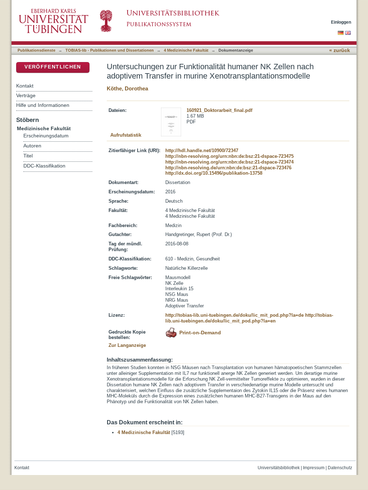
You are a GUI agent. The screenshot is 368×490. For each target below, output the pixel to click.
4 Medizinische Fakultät (186, 50)
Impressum (314, 467)
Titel (28, 156)
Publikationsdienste (36, 50)
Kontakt (24, 86)
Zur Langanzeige (127, 345)
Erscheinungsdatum (46, 135)
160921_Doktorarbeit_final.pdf (219, 110)
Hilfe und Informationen (42, 105)
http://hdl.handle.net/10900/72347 (201, 150)
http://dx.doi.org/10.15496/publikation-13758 (213, 173)
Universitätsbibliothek (279, 467)
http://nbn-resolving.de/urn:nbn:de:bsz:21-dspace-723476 (228, 167)
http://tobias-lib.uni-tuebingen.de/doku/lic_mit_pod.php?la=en (249, 318)
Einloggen (341, 22)
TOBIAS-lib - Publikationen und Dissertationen (109, 50)
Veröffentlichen (52, 67)
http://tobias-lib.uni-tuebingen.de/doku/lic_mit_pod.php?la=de (234, 315)
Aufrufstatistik (125, 135)
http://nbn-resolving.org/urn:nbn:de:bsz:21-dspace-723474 (229, 162)
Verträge (26, 95)
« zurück (339, 50)
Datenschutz (340, 467)
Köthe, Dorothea (127, 88)
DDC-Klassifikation (44, 166)
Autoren (32, 146)
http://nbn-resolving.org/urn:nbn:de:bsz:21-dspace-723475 (229, 156)
